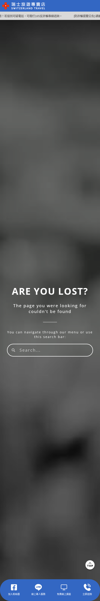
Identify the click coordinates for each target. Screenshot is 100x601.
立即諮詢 (87, 594)
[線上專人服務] (38, 587)
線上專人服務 (38, 594)
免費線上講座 (64, 594)
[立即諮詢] (87, 587)
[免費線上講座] (63, 587)
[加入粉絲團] (13, 587)
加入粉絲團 (14, 594)
